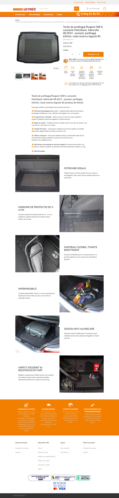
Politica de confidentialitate (46, 456)
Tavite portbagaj (90, 2)
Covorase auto (78, 2)
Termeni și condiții (43, 465)
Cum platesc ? (64, 452)
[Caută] (76, 9)
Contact (59, 14)
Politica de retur (43, 452)
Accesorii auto (101, 2)
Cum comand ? (65, 448)
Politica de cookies (44, 460)
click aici (84, 84)
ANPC (40, 469)
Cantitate (65, 50)
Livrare (40, 448)
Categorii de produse (22, 448)
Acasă (17, 20)
